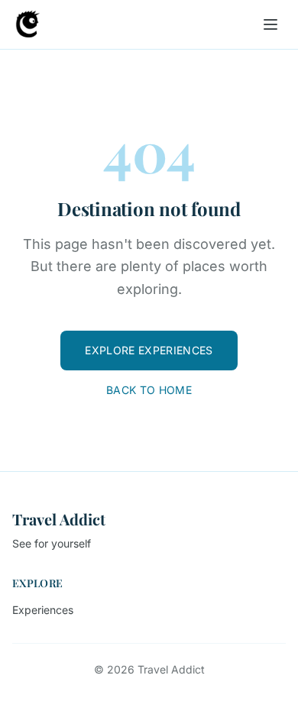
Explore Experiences (149, 350)
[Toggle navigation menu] (270, 24)
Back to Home (149, 389)
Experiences (42, 609)
